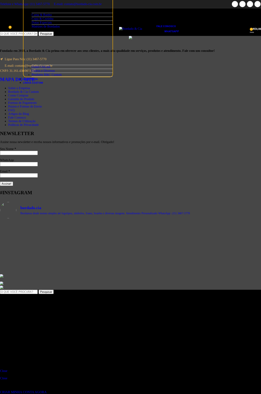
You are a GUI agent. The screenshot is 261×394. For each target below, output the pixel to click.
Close (3, 371)
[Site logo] (130, 28)
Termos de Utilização (21, 121)
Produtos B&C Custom (47, 74)
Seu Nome (8, 149)
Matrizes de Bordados (46, 26)
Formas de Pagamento (22, 102)
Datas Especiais (42, 22)
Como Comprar (18, 95)
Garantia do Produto (21, 99)
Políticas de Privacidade (23, 125)
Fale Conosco (17, 117)
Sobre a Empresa (19, 88)
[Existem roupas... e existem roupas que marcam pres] (163, 258)
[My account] (245, 29)
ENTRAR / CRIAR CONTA (35, 352)
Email (5, 171)
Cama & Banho (42, 15)
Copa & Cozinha (42, 18)
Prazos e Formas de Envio (25, 106)
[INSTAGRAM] (257, 4)
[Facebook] (235, 4)
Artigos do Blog (18, 113)
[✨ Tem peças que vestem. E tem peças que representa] (32, 262)
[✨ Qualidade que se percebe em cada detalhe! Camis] (98, 254)
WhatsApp (7, 160)
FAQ (11, 110)
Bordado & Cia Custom (23, 91)
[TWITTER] (242, 4)
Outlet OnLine (41, 67)
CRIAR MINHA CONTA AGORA (23, 392)
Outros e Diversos (43, 70)
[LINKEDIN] (250, 4)
